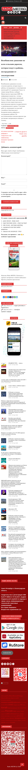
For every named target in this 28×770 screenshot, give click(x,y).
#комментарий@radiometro (11, 702)
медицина (7, 718)
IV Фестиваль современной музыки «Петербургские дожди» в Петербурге (11, 453)
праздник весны (20, 718)
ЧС (5, 714)
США (14, 711)
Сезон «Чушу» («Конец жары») (16, 385)
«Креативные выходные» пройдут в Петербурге (15, 447)
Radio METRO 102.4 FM (7, 210)
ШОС (8, 714)
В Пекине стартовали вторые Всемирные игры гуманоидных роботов (17, 440)
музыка (12, 718)
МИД (9, 708)
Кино (24, 704)
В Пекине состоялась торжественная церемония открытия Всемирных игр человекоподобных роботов (15, 394)
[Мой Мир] (8, 297)
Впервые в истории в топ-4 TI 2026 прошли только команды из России (13, 433)
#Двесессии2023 (15, 698)
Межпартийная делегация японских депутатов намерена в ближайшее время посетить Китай (17, 411)
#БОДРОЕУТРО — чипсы (15, 363)
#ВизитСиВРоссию (6, 698)
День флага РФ (12, 509)
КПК (21, 704)
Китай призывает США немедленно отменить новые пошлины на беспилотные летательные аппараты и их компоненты (16, 502)
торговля (24, 720)
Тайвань (18, 711)
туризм (3, 722)
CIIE (22, 702)
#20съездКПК (4, 696)
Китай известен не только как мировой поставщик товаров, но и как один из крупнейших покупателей (11, 427)
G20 (4, 704)
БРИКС (10, 705)
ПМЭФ (21, 708)
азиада (22, 714)
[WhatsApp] (15, 297)
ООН (19, 708)
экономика (12, 722)
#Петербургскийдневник (6, 700)
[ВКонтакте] (4, 297)
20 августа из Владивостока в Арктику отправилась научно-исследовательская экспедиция (16, 528)
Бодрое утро (17, 704)
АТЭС (6, 704)
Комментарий (6, 156)
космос (3, 718)
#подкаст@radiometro (14, 458)
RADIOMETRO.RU (7, 592)
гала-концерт (13, 716)
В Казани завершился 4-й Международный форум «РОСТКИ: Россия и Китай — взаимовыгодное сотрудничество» (17, 492)
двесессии (19, 716)
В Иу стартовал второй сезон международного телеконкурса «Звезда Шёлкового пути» (13, 552)
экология (7, 722)
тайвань (19, 720)
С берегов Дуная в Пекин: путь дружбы (21, 134)
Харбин (2, 713)
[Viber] (12, 297)
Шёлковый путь (14, 714)
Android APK (7, 653)
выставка (7, 716)
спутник (15, 720)
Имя (3, 177)
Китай (4, 707)
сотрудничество (9, 720)
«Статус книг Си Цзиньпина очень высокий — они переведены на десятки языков (14, 380)
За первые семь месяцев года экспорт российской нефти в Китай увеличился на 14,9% (16, 545)
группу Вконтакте (7, 286)
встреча (3, 716)
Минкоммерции (13, 708)
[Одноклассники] (6, 297)
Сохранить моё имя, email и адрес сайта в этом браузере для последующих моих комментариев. (14, 194)
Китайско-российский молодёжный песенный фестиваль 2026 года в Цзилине (17, 419)
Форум (22, 711)
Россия (9, 711)
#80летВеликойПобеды (16, 696)
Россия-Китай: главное (13, 125)
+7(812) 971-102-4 (7, 309)
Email (3, 184)
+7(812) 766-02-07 (7, 305)
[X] (10, 297)
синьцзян (3, 720)
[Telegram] (17, 297)
